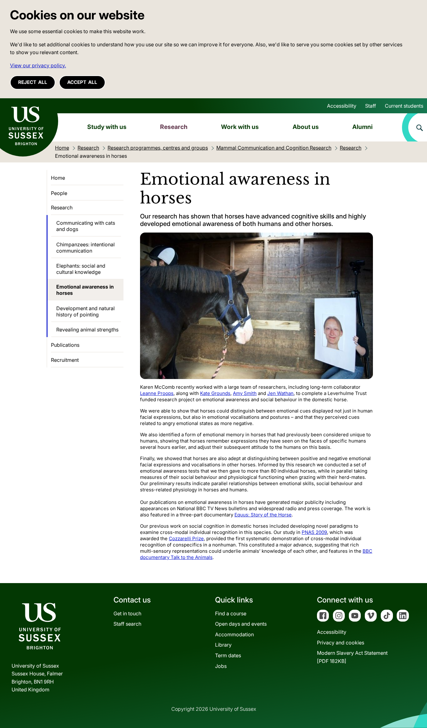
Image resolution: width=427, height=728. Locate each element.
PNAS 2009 (314, 532)
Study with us (107, 127)
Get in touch (127, 613)
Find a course (230, 613)
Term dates (228, 655)
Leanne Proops (156, 393)
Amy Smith (245, 393)
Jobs (221, 666)
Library (223, 645)
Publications (65, 345)
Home (58, 178)
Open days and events (241, 624)
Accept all (82, 82)
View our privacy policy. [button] (38, 65)
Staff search (127, 624)
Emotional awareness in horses (85, 290)
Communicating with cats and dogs (85, 226)
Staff (370, 106)
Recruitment (65, 360)
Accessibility (341, 106)
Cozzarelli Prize (186, 538)
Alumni (362, 127)
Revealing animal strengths (87, 329)
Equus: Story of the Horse (263, 515)
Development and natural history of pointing (85, 311)
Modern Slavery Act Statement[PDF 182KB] (352, 657)
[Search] (414, 127)
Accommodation (234, 634)
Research (174, 127)
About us (306, 127)
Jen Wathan (280, 393)
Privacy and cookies (340, 642)
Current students (404, 106)
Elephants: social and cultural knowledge (80, 269)
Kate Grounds (215, 393)
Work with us (240, 127)
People (59, 193)
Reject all (32, 82)
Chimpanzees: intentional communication (85, 247)
